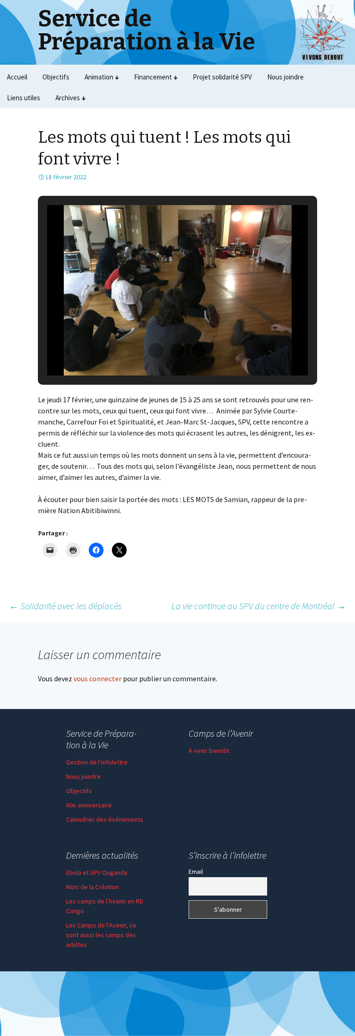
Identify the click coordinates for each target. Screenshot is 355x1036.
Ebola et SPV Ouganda (96, 872)
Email (196, 871)
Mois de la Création (92, 887)
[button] (156, 350)
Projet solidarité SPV (222, 77)
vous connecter (97, 678)
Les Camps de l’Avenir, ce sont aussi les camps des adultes (101, 935)
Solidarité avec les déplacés (65, 606)
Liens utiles (23, 97)
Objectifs (56, 77)
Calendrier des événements (104, 819)
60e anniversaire (89, 805)
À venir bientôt (209, 750)
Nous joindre (285, 77)
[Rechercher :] (338, 98)
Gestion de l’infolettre (97, 762)
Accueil (17, 77)
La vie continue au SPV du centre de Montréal (258, 606)
